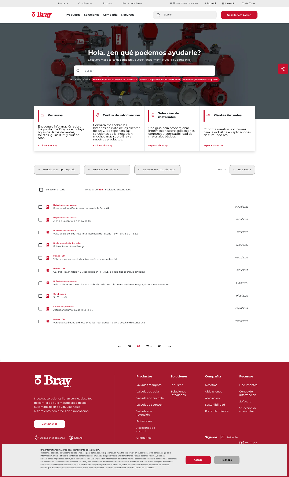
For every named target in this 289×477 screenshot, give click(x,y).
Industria (177, 385)
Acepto (198, 460)
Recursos (246, 376)
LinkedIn (230, 3)
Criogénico (143, 437)
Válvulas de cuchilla (150, 398)
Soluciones (179, 376)
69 (138, 346)
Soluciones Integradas (178, 393)
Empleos (107, 3)
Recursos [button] (127, 14)
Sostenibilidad (215, 404)
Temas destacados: (80, 79)
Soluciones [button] (91, 14)
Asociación (212, 398)
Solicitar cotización (239, 15)
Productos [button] (73, 14)
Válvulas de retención (144, 412)
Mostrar (222, 169)
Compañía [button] (110, 14)
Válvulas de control (149, 404)
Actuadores (144, 421)
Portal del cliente (132, 3)
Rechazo (227, 460)
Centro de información (247, 393)
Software (245, 401)
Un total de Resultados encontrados (108, 189)
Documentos (248, 385)
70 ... (149, 346)
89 (159, 346)
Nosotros (63, 3)
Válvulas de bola (147, 391)
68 (129, 346)
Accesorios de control (145, 429)
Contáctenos (85, 3)
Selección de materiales (248, 409)
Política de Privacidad (144, 467)
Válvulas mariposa (149, 385)
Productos (144, 376)
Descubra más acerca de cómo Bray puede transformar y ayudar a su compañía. (139, 59)
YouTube (250, 3)
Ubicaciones (213, 391)
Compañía (213, 376)
